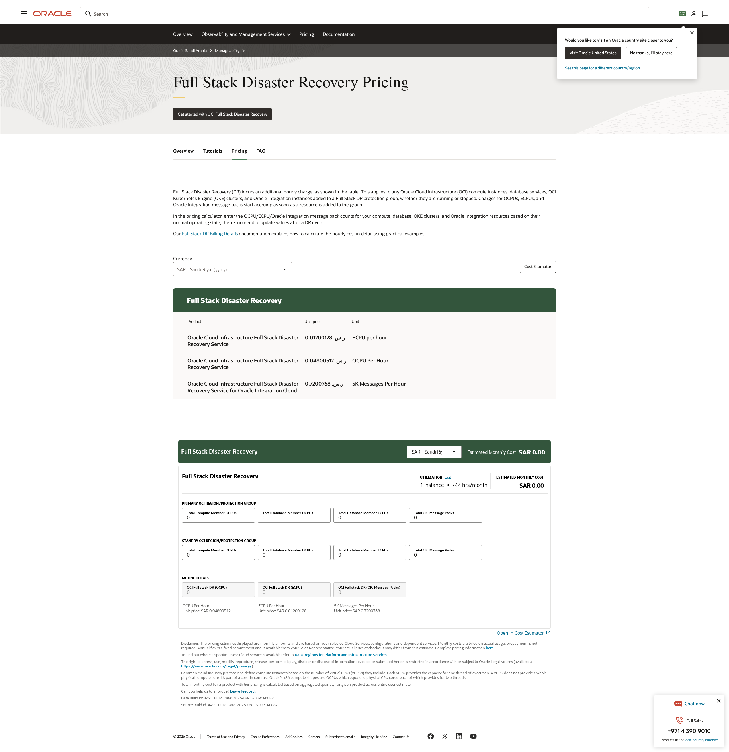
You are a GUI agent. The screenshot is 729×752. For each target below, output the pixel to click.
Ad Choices (294, 736)
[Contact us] (705, 13)
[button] (24, 13)
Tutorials (212, 151)
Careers (314, 736)
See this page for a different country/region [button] (602, 68)
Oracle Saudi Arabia (190, 50)
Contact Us (401, 736)
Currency (182, 258)
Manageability (227, 50)
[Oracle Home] (52, 13)
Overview (183, 34)
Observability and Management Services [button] (243, 34)
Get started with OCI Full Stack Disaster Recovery (222, 114)
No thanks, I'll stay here (651, 52)
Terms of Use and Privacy (226, 736)
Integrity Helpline (374, 736)
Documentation (339, 34)
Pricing (306, 34)
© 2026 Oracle (184, 736)
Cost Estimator (537, 266)
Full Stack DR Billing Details (210, 233)
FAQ (260, 151)
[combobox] (364, 13)
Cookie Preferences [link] (265, 736)
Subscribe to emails (340, 736)
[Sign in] (693, 13)
